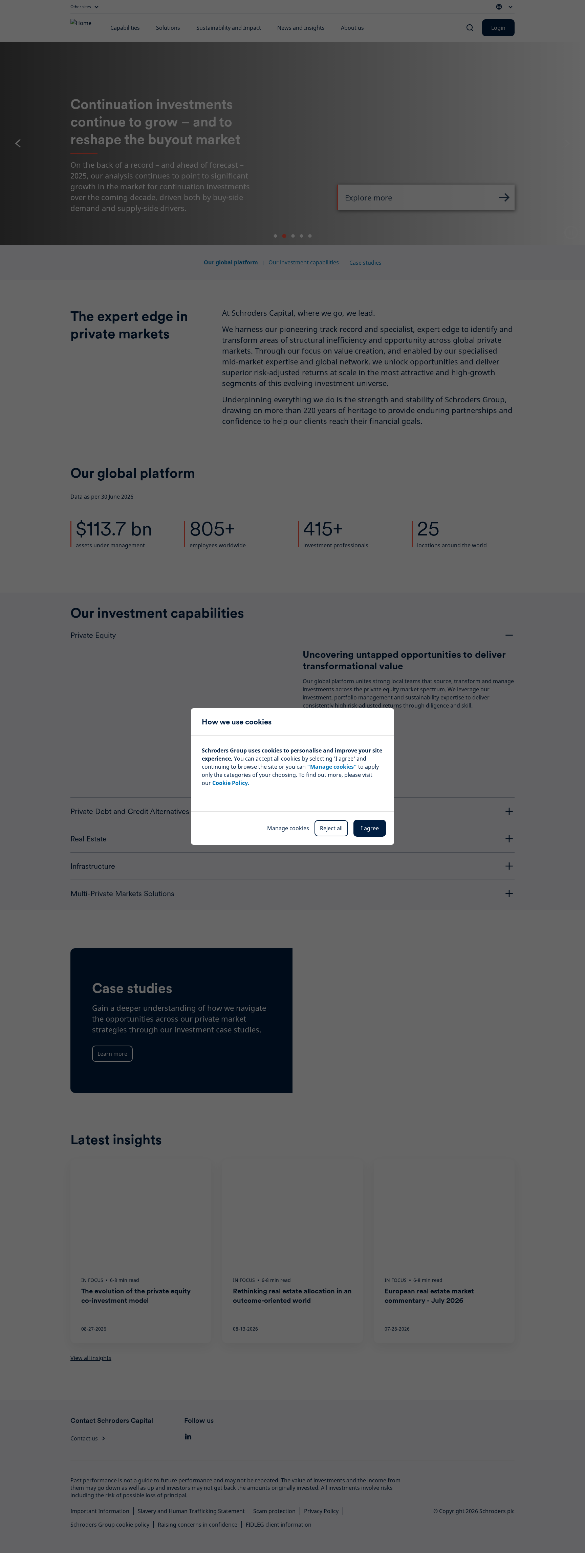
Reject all (331, 828)
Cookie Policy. (231, 783)
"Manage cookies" (332, 766)
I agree (370, 828)
